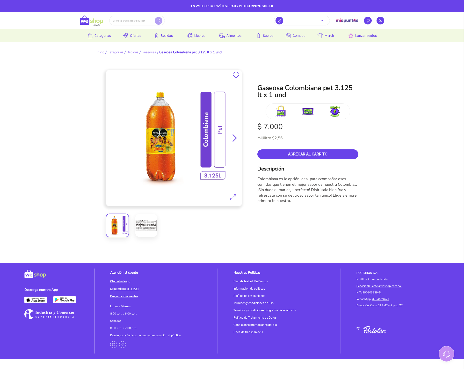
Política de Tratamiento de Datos (254, 317)
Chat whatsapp (120, 281)
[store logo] (91, 20)
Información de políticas (249, 288)
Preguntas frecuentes (124, 296)
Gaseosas (149, 52)
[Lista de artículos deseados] (236, 75)
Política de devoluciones (249, 296)
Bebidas (132, 52)
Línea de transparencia (248, 332)
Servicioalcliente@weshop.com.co (378, 286)
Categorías (115, 52)
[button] (234, 138)
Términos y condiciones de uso (253, 303)
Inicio (100, 52)
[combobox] (137, 20)
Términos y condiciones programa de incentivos (264, 310)
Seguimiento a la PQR (124, 289)
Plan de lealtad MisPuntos (250, 281)
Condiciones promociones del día (255, 325)
